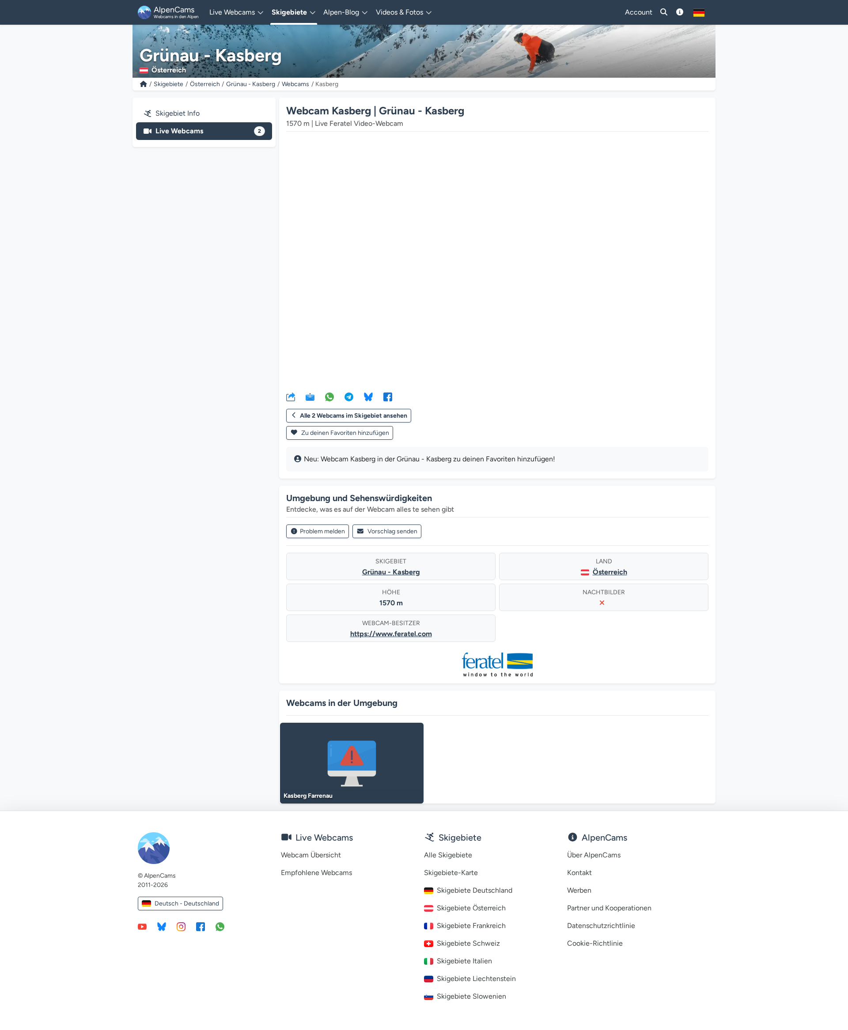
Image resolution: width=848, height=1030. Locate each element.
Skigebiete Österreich (471, 908)
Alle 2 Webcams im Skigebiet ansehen (353, 415)
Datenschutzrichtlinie (601, 925)
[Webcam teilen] (290, 396)
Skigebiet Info (177, 113)
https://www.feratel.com (391, 634)
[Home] (144, 84)
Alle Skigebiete (448, 855)
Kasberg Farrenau (308, 796)
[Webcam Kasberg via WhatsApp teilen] (329, 396)
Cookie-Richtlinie (595, 943)
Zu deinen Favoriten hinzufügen (344, 433)
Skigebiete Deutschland (474, 890)
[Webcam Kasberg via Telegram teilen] (348, 396)
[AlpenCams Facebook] (200, 926)
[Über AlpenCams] (680, 12)
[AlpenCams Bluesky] (161, 926)
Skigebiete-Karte (451, 872)
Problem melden (322, 531)
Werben (579, 890)
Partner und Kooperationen (609, 908)
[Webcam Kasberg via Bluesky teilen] (368, 396)
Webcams (295, 84)
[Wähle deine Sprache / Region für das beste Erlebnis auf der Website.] (699, 12)
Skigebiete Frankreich (471, 925)
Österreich (205, 84)
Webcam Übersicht (311, 855)
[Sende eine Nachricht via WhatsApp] (220, 926)
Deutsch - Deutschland (187, 903)
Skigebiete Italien (464, 961)
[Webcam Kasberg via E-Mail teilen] (310, 396)
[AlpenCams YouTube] (142, 926)
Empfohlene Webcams (316, 872)
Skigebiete (168, 84)
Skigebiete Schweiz (468, 943)
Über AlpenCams (594, 855)
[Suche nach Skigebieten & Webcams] (664, 12)
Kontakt (579, 872)
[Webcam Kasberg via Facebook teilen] (387, 396)
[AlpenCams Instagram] (181, 926)
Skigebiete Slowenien (471, 996)
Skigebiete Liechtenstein (476, 978)
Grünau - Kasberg (250, 84)
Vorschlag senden (392, 531)
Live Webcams (208, 131)
